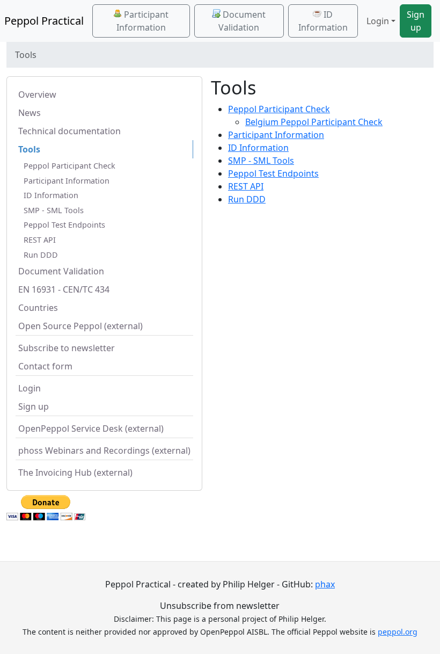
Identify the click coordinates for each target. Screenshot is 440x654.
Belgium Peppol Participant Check (314, 122)
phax (325, 584)
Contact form (45, 366)
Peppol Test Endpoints (64, 225)
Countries (38, 308)
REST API (40, 240)
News (29, 113)
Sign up (415, 21)
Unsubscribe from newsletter (220, 606)
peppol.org (397, 632)
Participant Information (142, 21)
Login (29, 388)
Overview (37, 94)
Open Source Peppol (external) (80, 326)
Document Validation (242, 21)
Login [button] (377, 21)
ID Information (323, 21)
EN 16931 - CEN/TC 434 (63, 289)
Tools (29, 149)
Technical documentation (69, 131)
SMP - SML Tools (54, 210)
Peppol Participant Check (69, 166)
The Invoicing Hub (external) (75, 472)
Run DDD (41, 255)
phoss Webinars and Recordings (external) (104, 450)
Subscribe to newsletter (66, 348)
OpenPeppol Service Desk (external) (91, 428)
